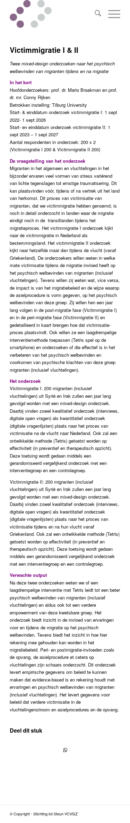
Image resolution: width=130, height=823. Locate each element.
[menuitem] (94, 14)
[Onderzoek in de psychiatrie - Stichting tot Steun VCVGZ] (54, 14)
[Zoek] (94, 14)
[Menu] (110, 14)
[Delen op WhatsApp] (65, 750)
